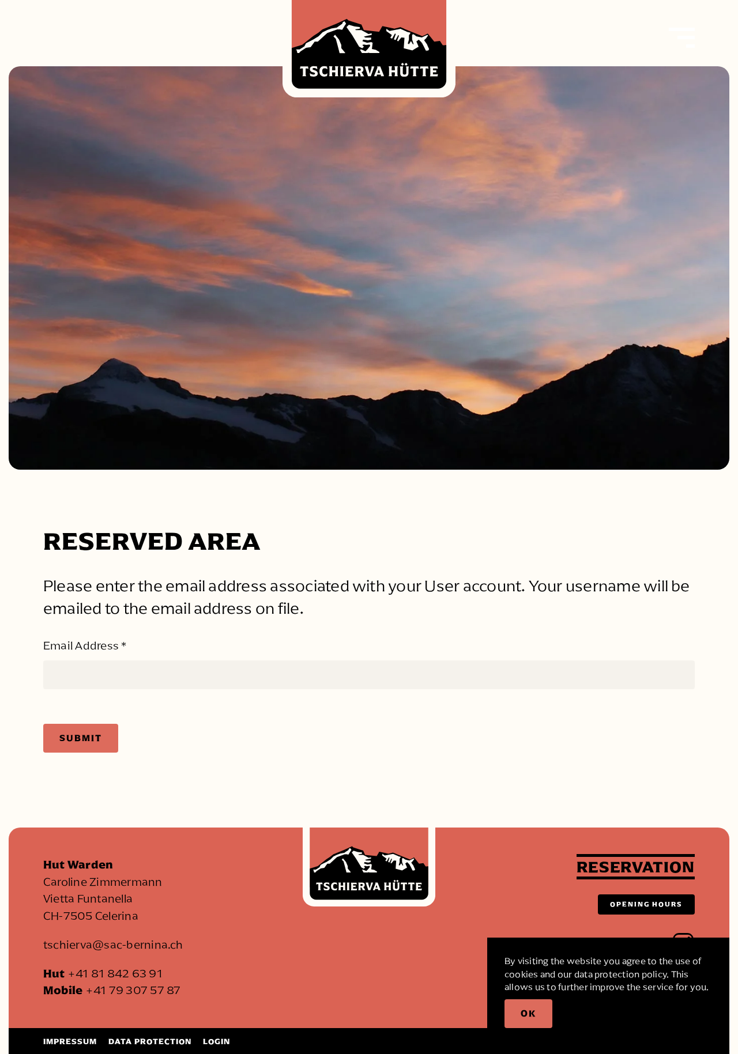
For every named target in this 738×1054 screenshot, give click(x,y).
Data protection (149, 1042)
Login (216, 1042)
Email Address (85, 645)
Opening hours (646, 904)
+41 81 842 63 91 (115, 973)
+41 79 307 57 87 (133, 990)
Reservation (636, 867)
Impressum (70, 1042)
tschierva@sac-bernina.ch (113, 944)
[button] (682, 37)
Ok (528, 1013)
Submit (80, 737)
